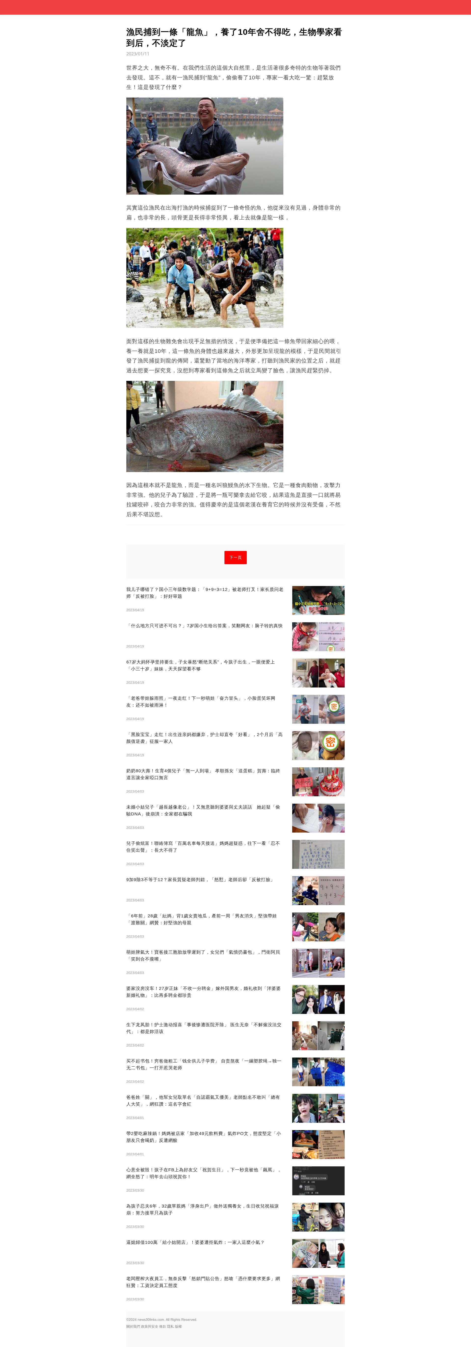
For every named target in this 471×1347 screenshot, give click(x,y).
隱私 (170, 1326)
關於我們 (133, 1326)
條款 (162, 1326)
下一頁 (235, 557)
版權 (178, 1326)
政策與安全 (149, 1326)
